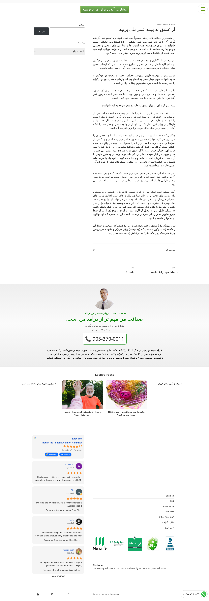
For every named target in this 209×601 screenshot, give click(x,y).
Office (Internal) (166, 517)
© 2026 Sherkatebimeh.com (106, 594)
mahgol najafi (68, 550)
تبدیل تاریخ (169, 527)
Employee (169, 511)
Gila (72, 490)
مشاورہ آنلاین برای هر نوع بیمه (104, 9)
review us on (53, 454)
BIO (172, 501)
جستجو (82, 24)
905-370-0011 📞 (104, 338)
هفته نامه (169, 250)
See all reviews (65, 454)
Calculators (168, 506)
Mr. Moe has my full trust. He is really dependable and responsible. (59, 504)
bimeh (159, 24)
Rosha (71, 520)
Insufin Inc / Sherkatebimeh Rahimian (62, 442)
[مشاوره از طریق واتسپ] (204, 594)
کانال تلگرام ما (168, 522)
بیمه (174, 250)
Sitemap (170, 495)
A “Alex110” (69, 465)
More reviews (58, 576)
